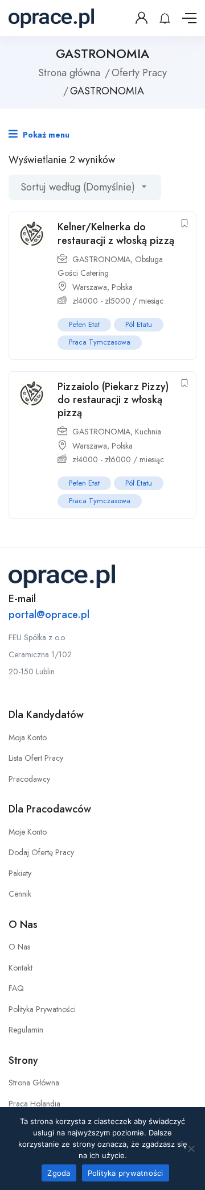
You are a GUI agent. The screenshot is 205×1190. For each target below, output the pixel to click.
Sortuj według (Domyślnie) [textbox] (77, 187)
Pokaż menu (44, 134)
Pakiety (20, 873)
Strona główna (69, 72)
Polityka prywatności (125, 1172)
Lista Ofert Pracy (36, 758)
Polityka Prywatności (42, 1009)
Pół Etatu (138, 324)
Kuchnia (148, 431)
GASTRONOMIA (101, 259)
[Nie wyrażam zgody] (190, 1148)
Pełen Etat (84, 324)
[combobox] (85, 187)
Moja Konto (28, 737)
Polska (122, 287)
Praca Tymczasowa (99, 342)
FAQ (16, 988)
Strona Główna (34, 1082)
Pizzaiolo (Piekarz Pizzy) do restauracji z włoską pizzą (113, 400)
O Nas (19, 946)
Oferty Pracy (139, 72)
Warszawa (89, 287)
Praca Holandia (34, 1103)
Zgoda (58, 1172)
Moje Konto (28, 831)
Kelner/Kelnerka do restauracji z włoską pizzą (116, 233)
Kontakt (20, 967)
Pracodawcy (29, 779)
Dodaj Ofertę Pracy (41, 852)
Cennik (20, 893)
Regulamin (26, 1029)
